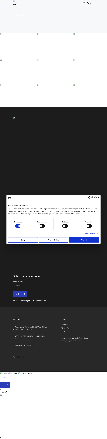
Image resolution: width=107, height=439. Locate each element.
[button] (0, 437)
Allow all (84, 240)
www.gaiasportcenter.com (71, 341)
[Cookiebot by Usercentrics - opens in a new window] (90, 197)
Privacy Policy (66, 328)
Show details (90, 233)
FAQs (63, 332)
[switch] (42, 226)
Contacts (64, 324)
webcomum (20, 357)
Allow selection (53, 240)
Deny (23, 240)
